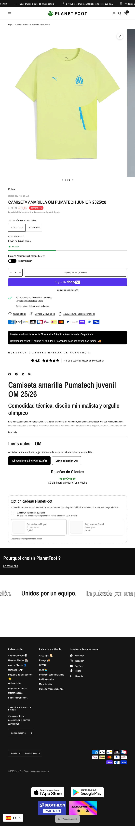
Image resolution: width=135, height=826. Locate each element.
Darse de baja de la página (51, 689)
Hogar (10, 24)
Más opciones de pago (67, 290)
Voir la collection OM (67, 461)
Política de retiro (46, 679)
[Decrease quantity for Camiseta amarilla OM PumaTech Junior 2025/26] (10, 272)
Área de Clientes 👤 (17, 665)
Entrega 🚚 (44, 660)
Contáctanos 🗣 (15, 670)
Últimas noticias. (15, 693)
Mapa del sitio (45, 684)
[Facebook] (10, 374)
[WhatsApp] (24, 374)
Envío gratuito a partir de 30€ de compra (30, 3)
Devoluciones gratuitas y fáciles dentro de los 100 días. (82, 3)
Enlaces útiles (16, 649)
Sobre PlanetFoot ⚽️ (17, 655)
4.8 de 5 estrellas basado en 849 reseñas (84, 360)
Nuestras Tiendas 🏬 (18, 660)
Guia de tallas (14, 683)
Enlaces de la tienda (50, 649)
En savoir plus (10, 566)
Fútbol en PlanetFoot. (17, 697)
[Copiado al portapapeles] (30, 374)
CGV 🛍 (43, 665)
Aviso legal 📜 (46, 655)
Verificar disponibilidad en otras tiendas (33, 306)
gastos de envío (30, 212)
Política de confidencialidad (51, 674)
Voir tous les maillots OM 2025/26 (29, 460)
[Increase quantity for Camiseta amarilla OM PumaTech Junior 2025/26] (19, 272)
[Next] (73, 180)
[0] (124, 13)
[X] (17, 374)
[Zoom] (120, 36)
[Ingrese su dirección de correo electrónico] (31, 733)
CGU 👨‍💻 (43, 670)
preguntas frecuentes (17, 688)
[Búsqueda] (119, 13)
